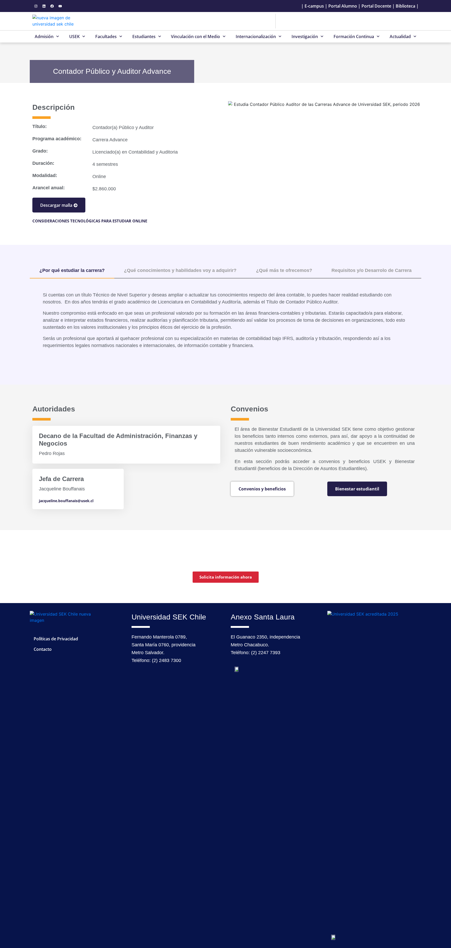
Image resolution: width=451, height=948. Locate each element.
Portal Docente (376, 6)
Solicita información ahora (225, 577)
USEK (74, 36)
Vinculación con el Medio (195, 36)
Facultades (106, 36)
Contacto (43, 649)
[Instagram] (35, 6)
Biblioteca (405, 6)
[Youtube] (60, 6)
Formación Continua (354, 36)
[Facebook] (52, 6)
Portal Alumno (342, 6)
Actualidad (400, 36)
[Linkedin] (43, 6)
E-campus (314, 6)
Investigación (305, 36)
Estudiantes (144, 36)
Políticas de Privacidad (56, 639)
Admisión (44, 36)
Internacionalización (256, 36)
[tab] (72, 270)
